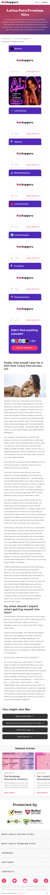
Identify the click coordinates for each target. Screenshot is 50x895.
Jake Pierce (9, 773)
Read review (32, 71)
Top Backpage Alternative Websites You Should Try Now (16, 778)
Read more (9, 793)
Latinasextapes (21, 235)
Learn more (21, 893)
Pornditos (19, 266)
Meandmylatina (22, 297)
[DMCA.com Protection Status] (14, 822)
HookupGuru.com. (17, 889)
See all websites (24, 348)
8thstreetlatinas (22, 173)
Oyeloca (18, 142)
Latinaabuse (20, 111)
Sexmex (18, 49)
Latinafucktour (21, 204)
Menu (45, 2)
